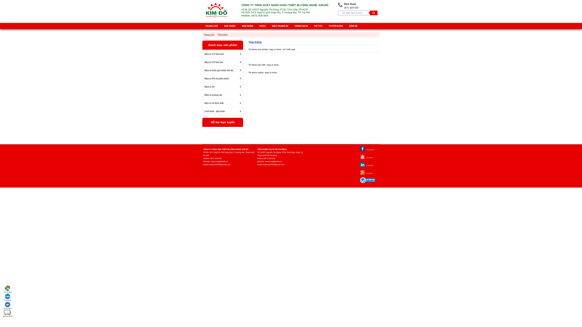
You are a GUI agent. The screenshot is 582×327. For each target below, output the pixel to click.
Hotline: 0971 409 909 (254, 15)
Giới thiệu (230, 26)
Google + (370, 173)
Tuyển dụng (336, 26)
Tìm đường (8, 292)
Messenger (7, 308)
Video (262, 26)
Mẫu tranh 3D (280, 26)
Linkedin (369, 165)
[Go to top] (577, 310)
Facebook (370, 150)
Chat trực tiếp (8, 316)
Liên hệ (353, 26)
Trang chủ (211, 26)
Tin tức (318, 26)
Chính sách (301, 26)
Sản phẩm (247, 26)
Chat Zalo (7, 300)
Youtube (369, 158)
